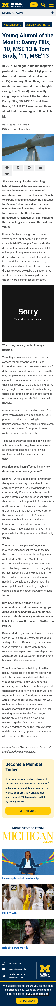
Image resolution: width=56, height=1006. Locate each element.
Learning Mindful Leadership (20, 878)
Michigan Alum (12, 12)
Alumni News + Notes (38, 25)
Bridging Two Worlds (15, 947)
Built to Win (9, 913)
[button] (51, 4)
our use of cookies (37, 993)
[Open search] (43, 4)
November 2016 (12, 25)
